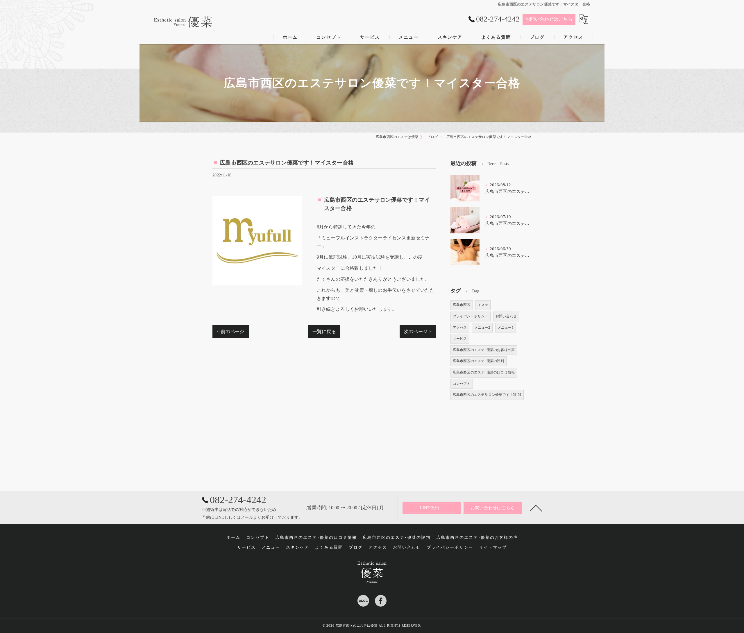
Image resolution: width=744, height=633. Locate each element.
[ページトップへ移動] (536, 508)
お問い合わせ (506, 316)
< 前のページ (230, 331)
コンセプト (462, 384)
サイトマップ (493, 547)
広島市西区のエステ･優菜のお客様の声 (484, 350)
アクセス (460, 328)
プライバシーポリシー (470, 316)
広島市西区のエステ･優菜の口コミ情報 (484, 372)
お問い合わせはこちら (549, 19)
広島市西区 (462, 305)
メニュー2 (482, 328)
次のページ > (417, 331)
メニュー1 (506, 328)
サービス (460, 339)
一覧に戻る (324, 331)
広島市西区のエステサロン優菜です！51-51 (487, 395)
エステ (483, 305)
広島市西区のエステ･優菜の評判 (478, 361)
